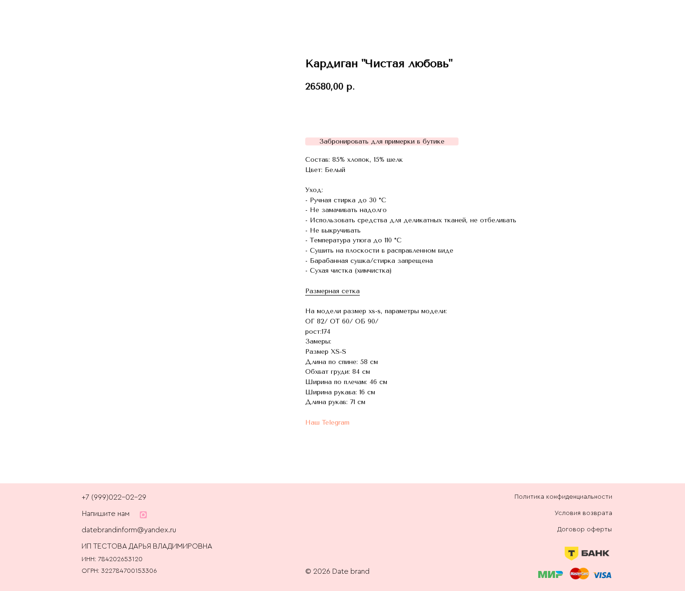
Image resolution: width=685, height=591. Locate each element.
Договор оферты (584, 529)
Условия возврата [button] (583, 513)
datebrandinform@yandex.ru (129, 530)
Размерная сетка (332, 291)
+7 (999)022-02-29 (114, 497)
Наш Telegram (327, 422)
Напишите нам (106, 513)
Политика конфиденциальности (563, 497)
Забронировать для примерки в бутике (382, 141)
